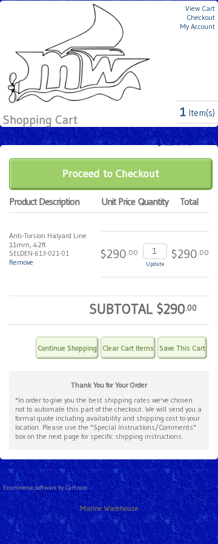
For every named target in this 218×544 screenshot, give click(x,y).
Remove (21, 262)
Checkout (201, 17)
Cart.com (76, 487)
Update (155, 264)
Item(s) (197, 112)
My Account (197, 26)
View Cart (200, 8)
